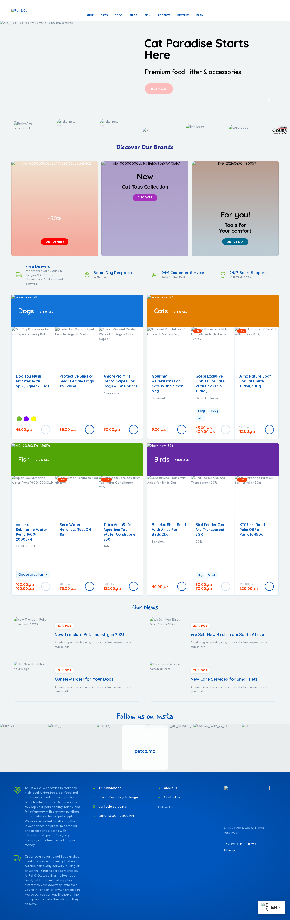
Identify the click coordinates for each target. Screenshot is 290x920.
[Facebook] (177, 807)
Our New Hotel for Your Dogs (84, 679)
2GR (199, 542)
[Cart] (277, 10)
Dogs (119, 15)
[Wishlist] (266, 10)
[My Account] (256, 11)
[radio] (19, 418)
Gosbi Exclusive (207, 398)
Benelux (158, 542)
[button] (269, 101)
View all (46, 311)
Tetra (107, 546)
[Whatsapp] (199, 807)
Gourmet (158, 398)
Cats (104, 15)
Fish (148, 15)
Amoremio (111, 393)
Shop (90, 15)
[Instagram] (185, 807)
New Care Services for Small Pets (224, 679)
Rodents (164, 15)
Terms (252, 843)
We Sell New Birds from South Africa (227, 634)
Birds (134, 15)
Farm (200, 15)
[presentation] (9, 66)
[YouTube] (192, 807)
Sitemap (229, 850)
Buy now (159, 89)
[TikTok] (207, 807)
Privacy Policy (233, 843)
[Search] (245, 11)
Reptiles (183, 15)
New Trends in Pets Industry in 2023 (89, 634)
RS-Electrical (25, 546)
